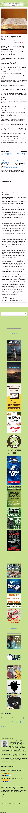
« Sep (2, 726)
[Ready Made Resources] (14, 518)
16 (20, 721)
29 (16, 723)
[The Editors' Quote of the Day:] (14, 21)
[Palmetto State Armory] (14, 470)
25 (1, 723)
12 (5, 721)
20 (8, 722)
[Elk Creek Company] (14, 444)
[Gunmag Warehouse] (14, 540)
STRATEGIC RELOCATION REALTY (10, 167)
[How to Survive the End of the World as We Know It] (14, 496)
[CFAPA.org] (14, 687)
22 (16, 722)
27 (8, 723)
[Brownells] (14, 397)
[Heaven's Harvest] (14, 422)
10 (23, 720)
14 (12, 721)
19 (5, 722)
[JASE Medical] (14, 642)
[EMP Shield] (14, 586)
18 (1, 722)
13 (8, 721)
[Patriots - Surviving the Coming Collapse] (14, 350)
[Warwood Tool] (14, 672)
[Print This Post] (14, 42)
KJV (12, 144)
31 (23, 723)
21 (12, 722)
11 (1, 721)
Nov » (6, 726)
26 (5, 723)
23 (20, 722)
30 (20, 723)
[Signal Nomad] (14, 372)
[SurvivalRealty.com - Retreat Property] (14, 601)
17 (23, 721)
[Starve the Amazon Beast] (14, 616)
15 (16, 721)
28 (12, 723)
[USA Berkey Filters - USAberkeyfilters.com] (14, 571)
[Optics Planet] (14, 657)
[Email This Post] (16, 42)
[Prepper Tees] (14, 702)
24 (23, 722)
